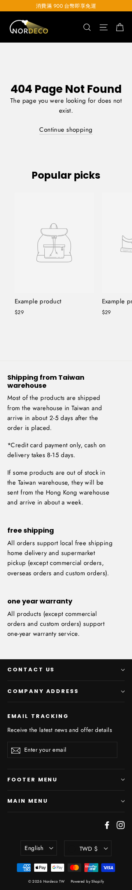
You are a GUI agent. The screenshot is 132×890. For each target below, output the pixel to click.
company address (43, 691)
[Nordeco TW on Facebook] (107, 824)
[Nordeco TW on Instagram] (121, 824)
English (34, 848)
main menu (27, 801)
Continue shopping (65, 129)
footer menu (32, 779)
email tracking (38, 716)
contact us (31, 669)
